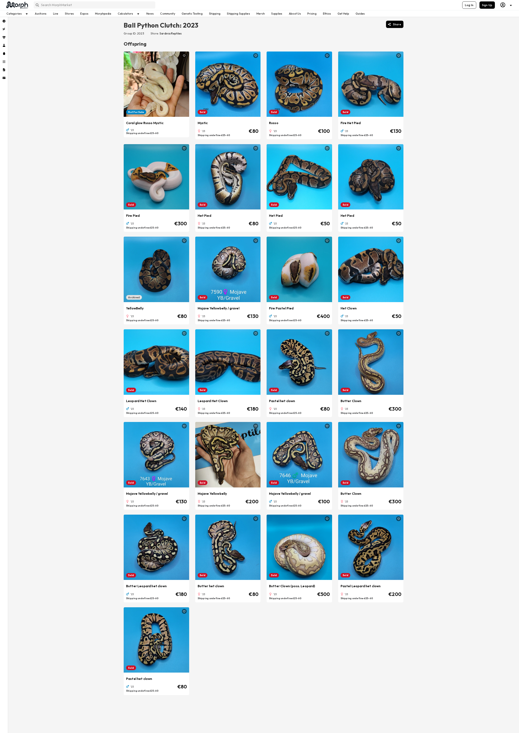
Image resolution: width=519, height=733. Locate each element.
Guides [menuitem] (360, 13)
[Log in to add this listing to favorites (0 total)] (184, 55)
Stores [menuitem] (69, 13)
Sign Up (487, 5)
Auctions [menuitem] (40, 13)
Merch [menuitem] (260, 13)
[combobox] (94, 5)
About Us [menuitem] (295, 13)
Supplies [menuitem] (276, 13)
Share (397, 24)
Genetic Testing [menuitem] (192, 13)
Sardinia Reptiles (171, 33)
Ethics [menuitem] (327, 13)
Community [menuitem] (167, 13)
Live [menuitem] (55, 13)
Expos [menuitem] (84, 13)
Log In (469, 5)
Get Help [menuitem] (343, 13)
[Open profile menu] (506, 5)
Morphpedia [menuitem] (103, 13)
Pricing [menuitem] (311, 13)
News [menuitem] (150, 13)
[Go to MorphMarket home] (17, 5)
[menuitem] (4, 21)
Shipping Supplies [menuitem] (238, 13)
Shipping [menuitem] (214, 13)
